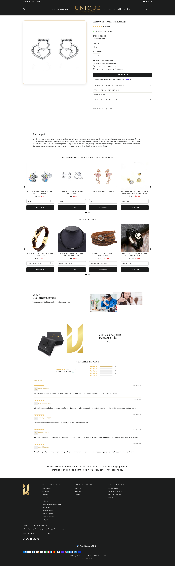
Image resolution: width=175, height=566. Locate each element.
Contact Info (46, 488)
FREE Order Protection (106, 90)
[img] (39, 386)
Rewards (107, 9)
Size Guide (118, 9)
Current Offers (113, 488)
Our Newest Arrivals (115, 491)
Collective (45, 520)
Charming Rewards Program (109, 85)
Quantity (98, 51)
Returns (45, 501)
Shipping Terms (47, 510)
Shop (51, 9)
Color (96, 43)
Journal (77, 494)
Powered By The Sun (87, 559)
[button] (98, 26)
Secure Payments (48, 514)
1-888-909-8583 (28, 1)
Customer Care (63, 9)
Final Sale (111, 498)
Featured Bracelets (114, 494)
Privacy (45, 494)
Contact (38, 1)
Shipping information (106, 99)
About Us (78, 488)
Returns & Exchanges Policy (51, 504)
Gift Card (45, 491)
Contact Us (79, 491)
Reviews (127, 9)
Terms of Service (48, 517)
